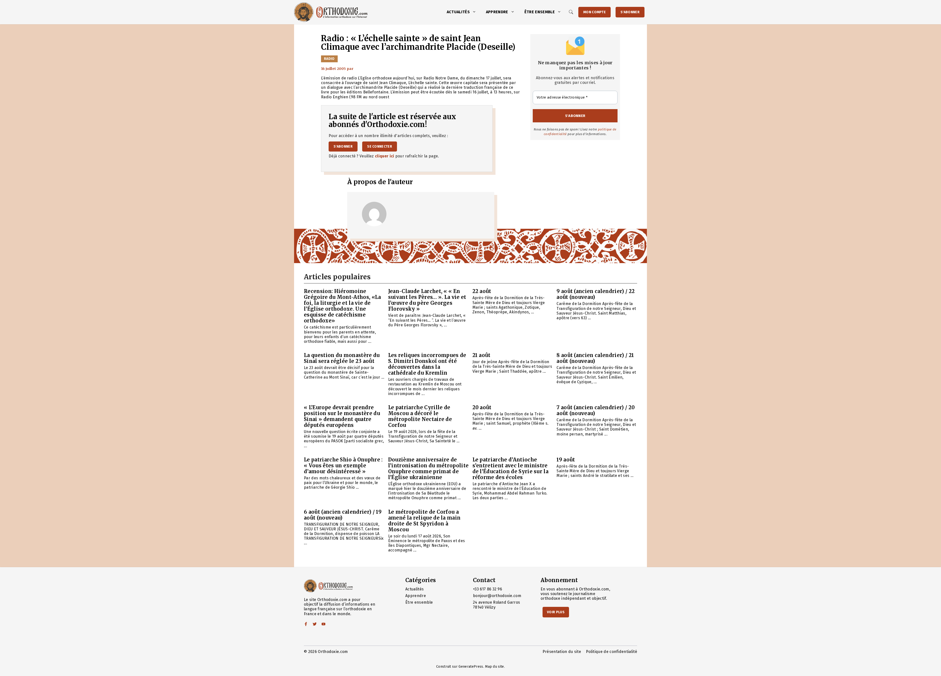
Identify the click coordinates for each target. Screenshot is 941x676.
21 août (481, 355)
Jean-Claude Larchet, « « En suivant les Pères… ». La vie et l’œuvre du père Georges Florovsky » (427, 300)
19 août (566, 460)
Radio (329, 59)
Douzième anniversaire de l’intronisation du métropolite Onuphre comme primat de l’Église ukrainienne (428, 468)
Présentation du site (562, 651)
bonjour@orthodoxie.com (497, 595)
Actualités (458, 12)
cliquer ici (384, 156)
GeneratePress (470, 666)
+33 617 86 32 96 (487, 589)
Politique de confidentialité (611, 651)
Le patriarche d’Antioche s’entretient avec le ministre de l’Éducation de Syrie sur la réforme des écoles (510, 468)
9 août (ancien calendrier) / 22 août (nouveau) (596, 294)
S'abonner (630, 12)
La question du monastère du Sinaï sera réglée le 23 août (342, 358)
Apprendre (497, 12)
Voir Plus (556, 612)
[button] (475, 12)
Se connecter (379, 146)
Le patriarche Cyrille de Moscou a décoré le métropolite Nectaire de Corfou (420, 416)
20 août (482, 407)
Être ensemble (539, 12)
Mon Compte (594, 12)
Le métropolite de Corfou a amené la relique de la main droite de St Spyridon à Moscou (424, 521)
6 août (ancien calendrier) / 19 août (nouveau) (343, 515)
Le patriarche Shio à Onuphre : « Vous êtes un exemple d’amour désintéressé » (343, 465)
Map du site (494, 666)
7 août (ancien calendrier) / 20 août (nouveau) (596, 410)
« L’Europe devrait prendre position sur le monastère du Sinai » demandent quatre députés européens (342, 416)
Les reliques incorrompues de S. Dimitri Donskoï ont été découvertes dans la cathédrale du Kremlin (427, 364)
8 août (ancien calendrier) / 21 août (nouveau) (595, 358)
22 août (481, 291)
